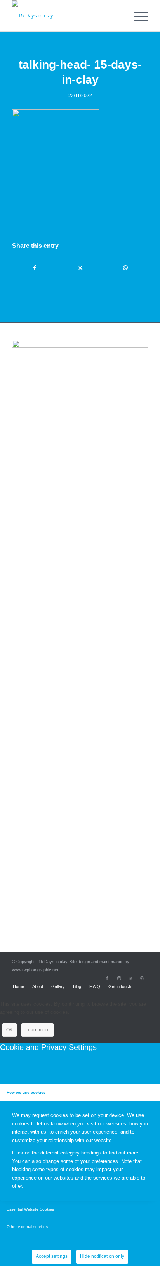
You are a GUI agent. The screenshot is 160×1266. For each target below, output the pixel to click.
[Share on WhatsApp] (125, 267)
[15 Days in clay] (66, 15)
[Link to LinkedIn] (130, 978)
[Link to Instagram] (119, 978)
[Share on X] (80, 267)
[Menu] (137, 15)
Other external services (27, 1227)
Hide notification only (102, 1256)
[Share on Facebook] (34, 267)
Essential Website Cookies (30, 1209)
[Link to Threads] (142, 978)
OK (9, 1029)
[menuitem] (137, 15)
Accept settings (52, 1256)
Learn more (37, 1029)
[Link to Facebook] (107, 978)
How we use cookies (26, 1092)
